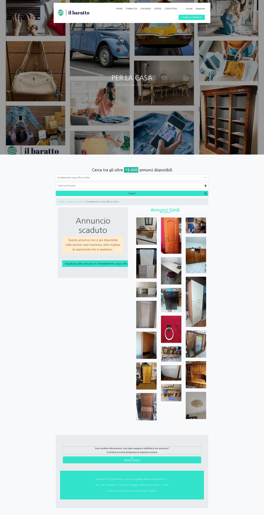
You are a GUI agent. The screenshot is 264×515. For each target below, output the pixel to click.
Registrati (200, 9)
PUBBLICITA (131, 9)
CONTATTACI (171, 9)
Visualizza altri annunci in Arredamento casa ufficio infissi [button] (101, 263)
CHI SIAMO (145, 9)
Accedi (189, 9)
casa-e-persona (75, 202)
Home (61, 202)
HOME (119, 9)
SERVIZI (157, 9)
